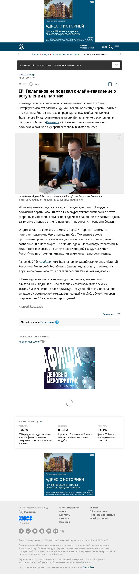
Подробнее (88, 567)
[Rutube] (48, 531)
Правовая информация (102, 514)
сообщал (45, 261)
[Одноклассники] (41, 531)
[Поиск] (111, 46)
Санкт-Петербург (27, 74)
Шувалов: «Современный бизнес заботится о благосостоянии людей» (75, 437)
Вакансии (64, 521)
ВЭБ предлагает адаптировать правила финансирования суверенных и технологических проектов (35, 439)
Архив (62, 511)
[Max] (55, 531)
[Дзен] (34, 531)
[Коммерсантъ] (21, 47)
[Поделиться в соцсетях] (117, 84)
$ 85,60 (35, 54)
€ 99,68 (45, 54)
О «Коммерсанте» (69, 507)
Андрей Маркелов (29, 341)
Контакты (64, 514)
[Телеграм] (21, 531)
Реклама (64, 518)
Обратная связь (98, 511)
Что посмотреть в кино (95, 54)
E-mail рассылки (99, 518)
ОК (116, 65)
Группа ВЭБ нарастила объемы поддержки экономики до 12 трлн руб (113, 437)
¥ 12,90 (56, 54)
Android (94, 507)
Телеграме (47, 322)
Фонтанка (52, 122)
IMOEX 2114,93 (70, 54)
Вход (104, 46)
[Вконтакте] (28, 531)
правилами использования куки (67, 65)
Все (40, 421)
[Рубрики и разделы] (117, 46)
